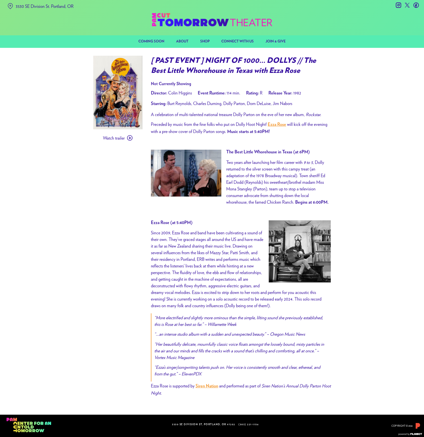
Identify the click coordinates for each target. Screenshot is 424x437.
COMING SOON (151, 41)
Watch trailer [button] (114, 138)
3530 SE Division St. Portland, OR (45, 6)
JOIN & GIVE (275, 41)
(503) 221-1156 (248, 424)
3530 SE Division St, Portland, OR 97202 (203, 424)
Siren (200, 386)
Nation (212, 386)
